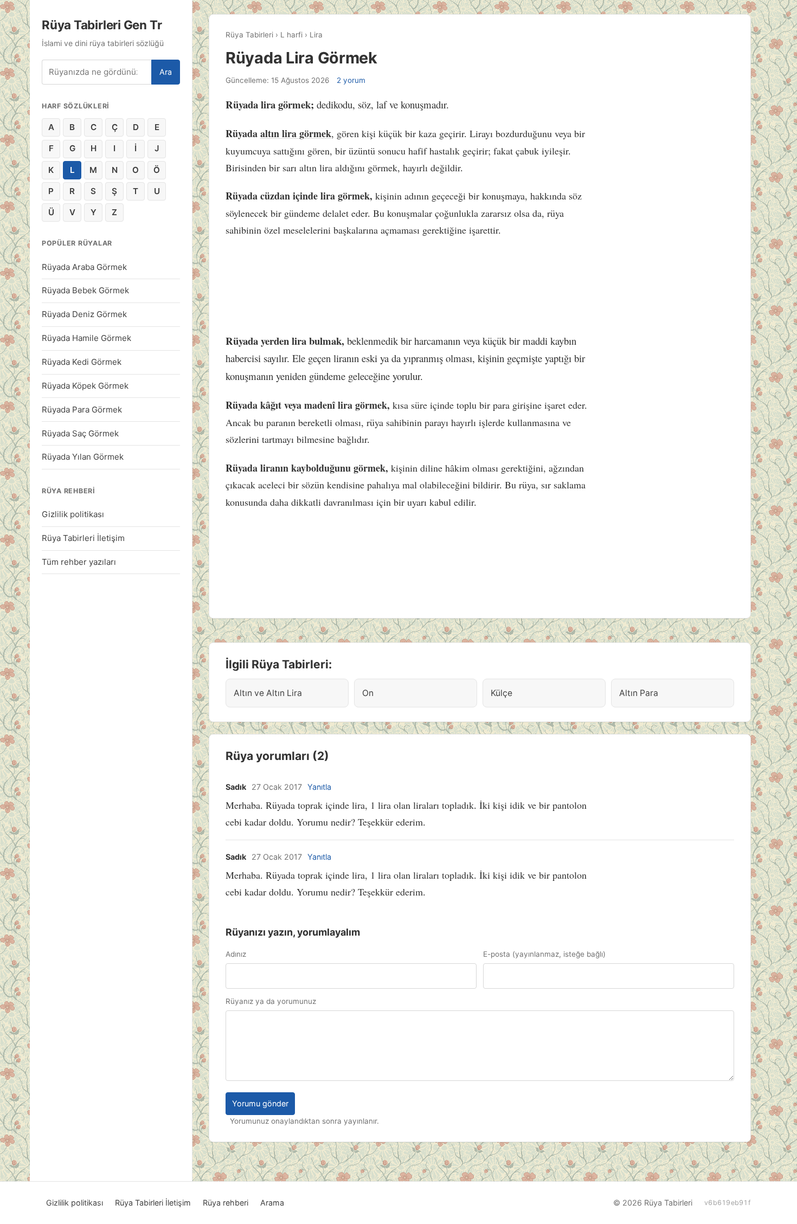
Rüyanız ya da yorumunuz (271, 1001)
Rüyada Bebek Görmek (85, 290)
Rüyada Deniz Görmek (84, 314)
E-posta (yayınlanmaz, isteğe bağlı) (544, 954)
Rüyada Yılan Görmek (83, 457)
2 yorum (351, 80)
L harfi (291, 34)
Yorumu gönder (260, 1103)
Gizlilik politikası (73, 514)
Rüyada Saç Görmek (80, 433)
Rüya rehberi (225, 1202)
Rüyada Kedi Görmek (81, 362)
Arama (272, 1202)
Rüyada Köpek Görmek (85, 386)
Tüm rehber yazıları (79, 562)
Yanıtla (319, 786)
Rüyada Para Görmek (82, 409)
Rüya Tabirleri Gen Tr (102, 24)
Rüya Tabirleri (249, 34)
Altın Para (638, 693)
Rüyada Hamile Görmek (86, 338)
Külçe (501, 693)
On (368, 693)
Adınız (236, 954)
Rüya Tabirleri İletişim (83, 538)
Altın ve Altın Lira (268, 693)
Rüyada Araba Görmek (84, 267)
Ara (165, 71)
